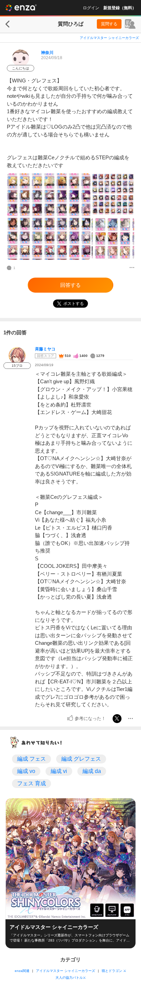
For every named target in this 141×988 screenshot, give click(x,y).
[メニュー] (132, 268)
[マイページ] (130, 24)
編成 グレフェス (81, 759)
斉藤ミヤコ (45, 349)
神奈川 (47, 52)
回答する (70, 285)
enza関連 (22, 971)
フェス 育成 (31, 783)
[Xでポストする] (117, 718)
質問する (109, 24)
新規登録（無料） (119, 7)
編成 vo (26, 771)
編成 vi (59, 771)
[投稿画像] (48, 216)
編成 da (91, 771)
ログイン (91, 7)
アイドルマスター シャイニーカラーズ (109, 38)
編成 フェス (31, 759)
